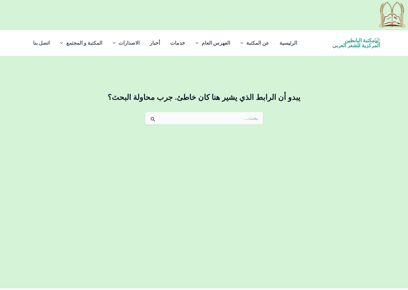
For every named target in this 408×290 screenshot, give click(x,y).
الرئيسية (288, 43)
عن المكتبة (257, 43)
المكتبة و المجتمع (84, 43)
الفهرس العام (216, 43)
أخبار (155, 43)
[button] (243, 43)
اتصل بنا (41, 43)
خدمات (177, 43)
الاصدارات (129, 43)
